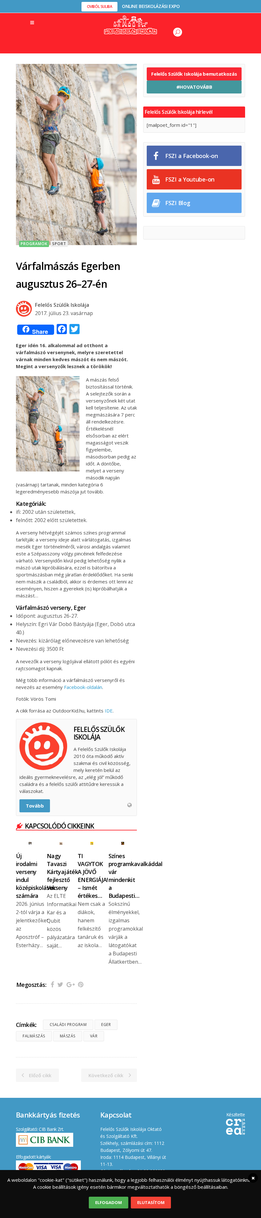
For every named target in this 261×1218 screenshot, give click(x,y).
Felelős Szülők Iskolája (62, 304)
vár (94, 1036)
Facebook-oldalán (83, 687)
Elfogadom (108, 1202)
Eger (106, 1024)
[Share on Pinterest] (80, 984)
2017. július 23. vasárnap (64, 313)
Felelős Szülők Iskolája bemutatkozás (194, 74)
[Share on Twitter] (60, 984)
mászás (67, 1036)
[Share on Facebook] (52, 984)
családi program (68, 1024)
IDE (109, 710)
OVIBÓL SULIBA (99, 6)
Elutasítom (151, 1202)
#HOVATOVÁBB (194, 87)
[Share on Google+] (71, 984)
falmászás (34, 1036)
